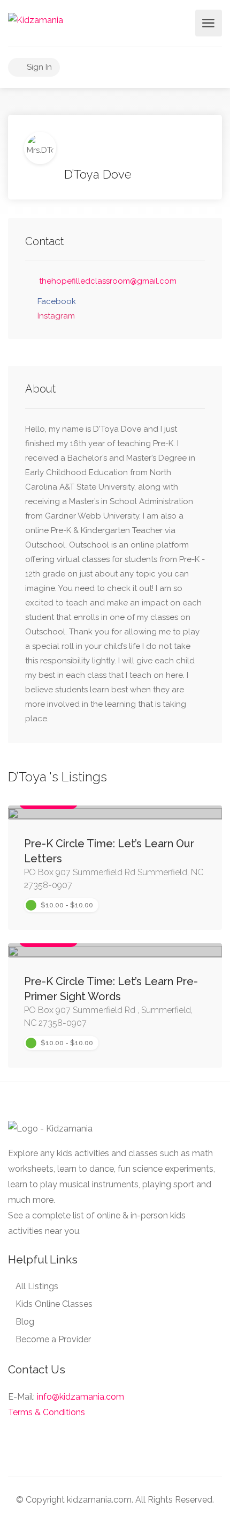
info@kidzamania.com (80, 1397)
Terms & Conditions (46, 1412)
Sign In (38, 67)
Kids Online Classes (54, 1304)
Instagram (56, 316)
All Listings (37, 1286)
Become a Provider (53, 1339)
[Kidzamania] (35, 19)
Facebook (56, 301)
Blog (25, 1322)
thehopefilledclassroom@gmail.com (108, 281)
